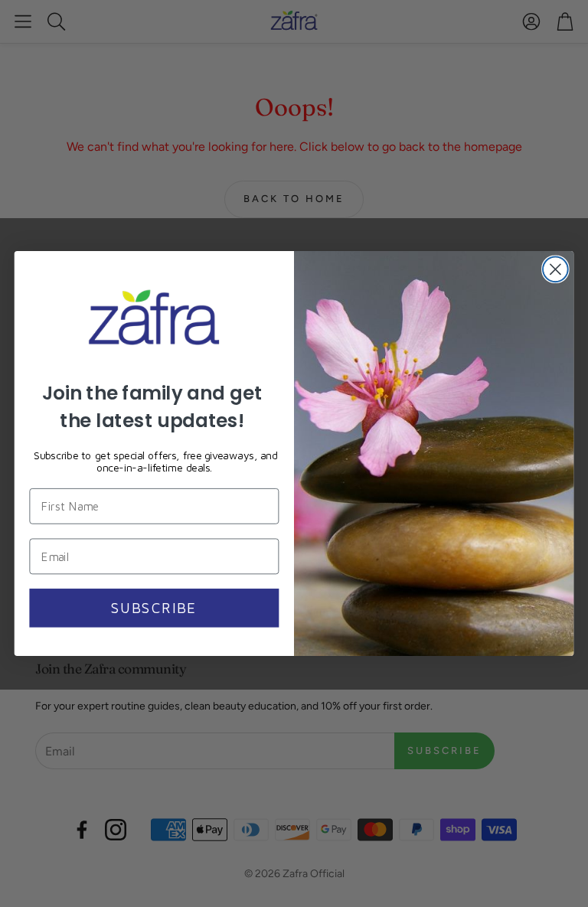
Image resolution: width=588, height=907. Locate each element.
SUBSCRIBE (154, 607)
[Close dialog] (555, 269)
